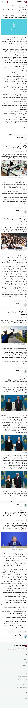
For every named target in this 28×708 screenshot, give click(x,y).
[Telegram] (21, 13)
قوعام (25, 135)
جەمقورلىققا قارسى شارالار (22, 685)
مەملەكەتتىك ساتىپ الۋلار (22, 687)
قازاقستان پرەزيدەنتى (22, 501)
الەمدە (26, 668)
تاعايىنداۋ (14, 5)
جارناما (25, 701)
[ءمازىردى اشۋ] (2, 2)
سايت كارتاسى (24, 696)
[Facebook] (18, 13)
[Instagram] (26, 13)
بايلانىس (25, 698)
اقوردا (10, 5)
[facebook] (21, 649)
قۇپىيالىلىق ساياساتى (22, 679)
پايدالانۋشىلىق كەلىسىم (22, 676)
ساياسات (25, 660)
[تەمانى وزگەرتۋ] (6, 2)
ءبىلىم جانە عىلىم (18, 135)
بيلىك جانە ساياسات (22, 632)
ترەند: (26, 5)
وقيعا (17, 5)
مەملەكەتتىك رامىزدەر (22, 682)
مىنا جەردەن (9, 361)
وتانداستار (11, 135)
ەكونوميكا (25, 665)
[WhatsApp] (23, 13)
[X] (16, 13)
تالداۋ (26, 662)
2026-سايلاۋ (21, 5)
